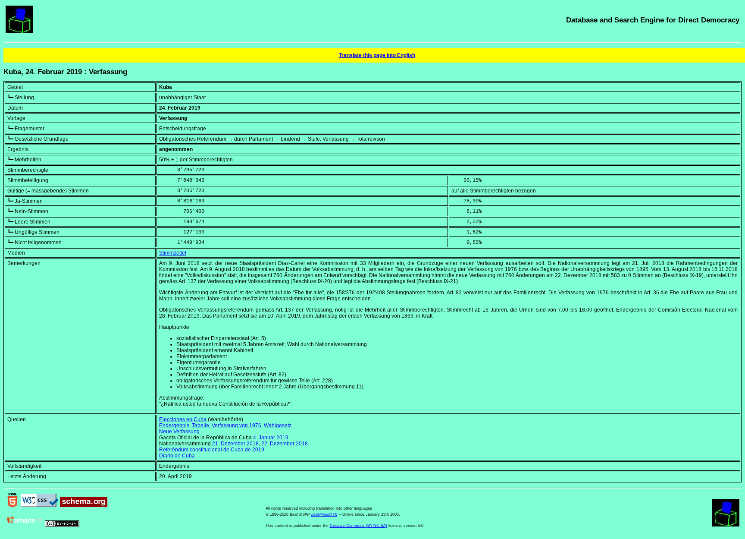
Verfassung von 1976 (236, 425)
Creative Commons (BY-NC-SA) (358, 525)
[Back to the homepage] (19, 31)
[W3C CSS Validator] (40, 505)
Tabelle (200, 425)
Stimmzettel (172, 253)
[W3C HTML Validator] (12, 505)
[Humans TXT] (25, 525)
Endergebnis (174, 425)
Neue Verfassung (179, 432)
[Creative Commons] (62, 525)
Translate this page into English (377, 55)
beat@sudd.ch (324, 514)
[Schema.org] (83, 505)
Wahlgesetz (277, 425)
